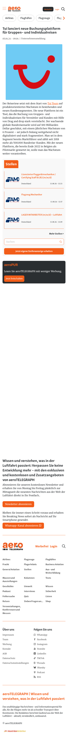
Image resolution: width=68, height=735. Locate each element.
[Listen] (55, 596)
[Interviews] (34, 591)
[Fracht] (12, 564)
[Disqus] (34, 328)
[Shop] (55, 601)
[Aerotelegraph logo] (14, 9)
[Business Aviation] (55, 564)
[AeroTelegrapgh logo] (13, 546)
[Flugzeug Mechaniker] (34, 200)
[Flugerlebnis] (34, 564)
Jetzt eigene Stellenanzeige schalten (34, 251)
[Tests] (55, 579)
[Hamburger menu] (4, 9)
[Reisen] (12, 601)
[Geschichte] (12, 586)
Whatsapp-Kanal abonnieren (21, 525)
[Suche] (63, 546)
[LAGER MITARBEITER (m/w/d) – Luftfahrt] (34, 220)
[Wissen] (55, 586)
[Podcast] (12, 591)
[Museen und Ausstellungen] (12, 579)
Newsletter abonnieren (18, 504)
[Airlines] (12, 559)
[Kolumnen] (34, 579)
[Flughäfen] (55, 559)
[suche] (63, 9)
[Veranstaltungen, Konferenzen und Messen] (12, 610)
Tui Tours (52, 103)
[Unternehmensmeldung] (33, 38)
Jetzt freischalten (14, 278)
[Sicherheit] (55, 591)
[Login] (53, 546)
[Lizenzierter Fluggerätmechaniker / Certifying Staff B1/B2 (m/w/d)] (34, 179)
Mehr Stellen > (56, 233)
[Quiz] (34, 596)
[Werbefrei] (41, 546)
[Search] (61, 242)
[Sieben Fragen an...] (34, 601)
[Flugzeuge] (34, 559)
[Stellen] (34, 571)
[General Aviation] (12, 571)
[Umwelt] (34, 586)
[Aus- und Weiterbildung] (55, 571)
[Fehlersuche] (12, 596)
